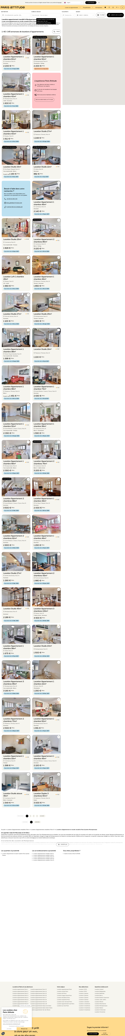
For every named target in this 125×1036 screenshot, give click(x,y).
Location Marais (99, 1001)
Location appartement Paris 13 (38, 989)
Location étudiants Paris (63, 997)
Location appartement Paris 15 (38, 993)
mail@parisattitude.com (14, 203)
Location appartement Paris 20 (38, 1003)
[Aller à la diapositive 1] (15, 52)
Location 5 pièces (83, 999)
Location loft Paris (61, 993)
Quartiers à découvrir (101, 987)
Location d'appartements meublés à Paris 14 (42, 829)
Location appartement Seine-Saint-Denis (41, 1008)
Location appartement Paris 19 (38, 1001)
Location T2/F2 (83, 989)
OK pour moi (24, 1028)
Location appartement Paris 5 (20, 997)
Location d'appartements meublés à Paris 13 (43, 857)
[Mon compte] (122, 7)
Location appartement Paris (64, 989)
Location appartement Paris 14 (38, 991)
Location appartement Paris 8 (20, 1003)
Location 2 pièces (83, 993)
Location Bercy (99, 995)
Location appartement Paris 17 (38, 997)
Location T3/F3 (83, 991)
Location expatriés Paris (63, 999)
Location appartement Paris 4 (20, 995)
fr (116, 7)
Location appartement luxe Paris (65, 1003)
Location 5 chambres (84, 1010)
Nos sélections (83, 987)
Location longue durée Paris (64, 995)
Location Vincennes (100, 1012)
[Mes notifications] (113, 7)
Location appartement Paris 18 (38, 999)
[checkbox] (28, 37)
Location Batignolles (100, 991)
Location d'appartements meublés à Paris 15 (43, 860)
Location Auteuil (99, 989)
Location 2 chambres (84, 1003)
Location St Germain (100, 1010)
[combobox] (17, 15)
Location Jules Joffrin (100, 999)
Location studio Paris (62, 991)
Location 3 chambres (84, 1005)
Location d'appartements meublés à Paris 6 (43, 855)
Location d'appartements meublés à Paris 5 (43, 853)
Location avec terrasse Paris (64, 1001)
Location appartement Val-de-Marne (40, 1010)
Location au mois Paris (63, 1005)
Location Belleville (99, 993)
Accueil (3, 829)
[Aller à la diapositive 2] (16, 52)
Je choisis (9, 1028)
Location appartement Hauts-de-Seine (40, 1005)
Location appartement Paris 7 (20, 1001)
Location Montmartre (100, 1003)
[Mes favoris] (105, 7)
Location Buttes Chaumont (102, 997)
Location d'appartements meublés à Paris (18, 829)
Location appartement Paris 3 (20, 993)
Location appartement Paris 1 (20, 989)
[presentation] (73, 7)
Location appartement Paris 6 (20, 999)
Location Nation (99, 1008)
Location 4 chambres (84, 1008)
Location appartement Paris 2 (20, 991)
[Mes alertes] (109, 7)
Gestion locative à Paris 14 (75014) (72, 853)
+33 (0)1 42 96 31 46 (12, 199)
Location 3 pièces (83, 995)
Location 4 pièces (83, 997)
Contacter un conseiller (14, 207)
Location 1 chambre (84, 1001)
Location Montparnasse (101, 1005)
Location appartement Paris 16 (38, 995)
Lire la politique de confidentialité (11, 1024)
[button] (3, 1033)
